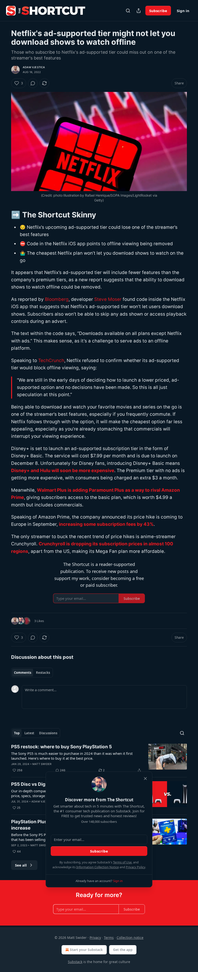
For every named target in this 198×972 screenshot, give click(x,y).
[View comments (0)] (33, 83)
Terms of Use (122, 862)
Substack (75, 961)
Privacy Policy (135, 867)
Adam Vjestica (34, 67)
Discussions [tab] (48, 733)
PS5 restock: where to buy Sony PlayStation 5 (61, 746)
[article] (99, 758)
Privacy (95, 937)
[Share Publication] (138, 10)
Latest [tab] (29, 733)
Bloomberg (57, 299)
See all (21, 865)
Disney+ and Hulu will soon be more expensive (62, 470)
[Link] (4, 214)
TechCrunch (51, 360)
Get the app (123, 949)
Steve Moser (107, 299)
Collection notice (130, 937)
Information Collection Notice (97, 867)
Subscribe (158, 10)
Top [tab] (17, 733)
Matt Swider (41, 764)
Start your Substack (86, 949)
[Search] (128, 10)
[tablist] (32, 672)
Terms (109, 937)
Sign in (183, 10)
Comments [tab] (22, 672)
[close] (145, 778)
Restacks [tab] (43, 672)
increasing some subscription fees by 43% (106, 524)
